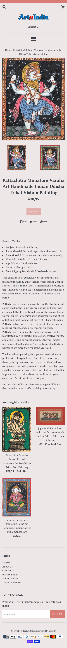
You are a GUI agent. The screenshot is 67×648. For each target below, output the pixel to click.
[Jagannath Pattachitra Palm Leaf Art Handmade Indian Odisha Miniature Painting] (50, 416)
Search (6, 562)
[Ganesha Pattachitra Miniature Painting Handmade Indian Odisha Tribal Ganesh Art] (16, 497)
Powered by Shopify (47, 631)
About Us (7, 566)
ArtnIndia (32, 631)
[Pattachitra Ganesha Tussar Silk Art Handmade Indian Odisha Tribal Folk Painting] (16, 429)
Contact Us (33, 26)
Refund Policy (10, 578)
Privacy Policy (10, 574)
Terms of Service (11, 582)
